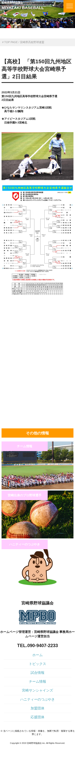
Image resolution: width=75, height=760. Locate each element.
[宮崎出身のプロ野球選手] (37, 537)
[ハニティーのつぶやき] (37, 586)
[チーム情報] (37, 488)
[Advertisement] (37, 324)
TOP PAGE (11, 42)
